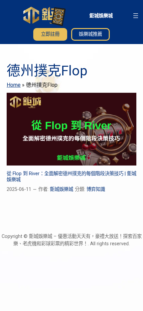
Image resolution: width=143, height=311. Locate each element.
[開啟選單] (136, 16)
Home (14, 85)
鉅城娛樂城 (101, 15)
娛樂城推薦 (90, 34)
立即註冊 (50, 34)
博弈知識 (95, 189)
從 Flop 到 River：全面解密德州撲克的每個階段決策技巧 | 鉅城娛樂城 (71, 176)
